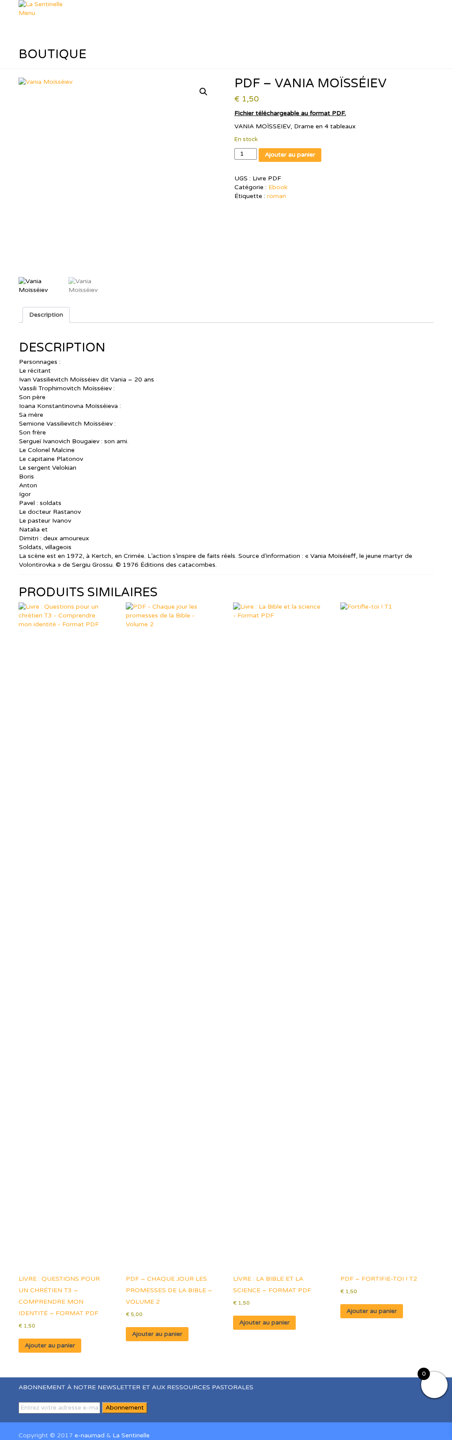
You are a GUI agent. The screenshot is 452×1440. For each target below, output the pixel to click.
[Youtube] (35, 1417)
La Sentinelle (131, 1435)
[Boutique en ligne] (40, 1417)
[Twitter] (25, 1417)
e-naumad (90, 1435)
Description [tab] (46, 314)
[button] (203, 92)
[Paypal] (45, 1417)
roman (276, 196)
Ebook (277, 187)
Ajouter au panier (290, 154)
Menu (27, 13)
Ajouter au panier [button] (50, 1345)
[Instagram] (30, 1417)
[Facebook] (21, 1417)
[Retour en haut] (21, 1426)
